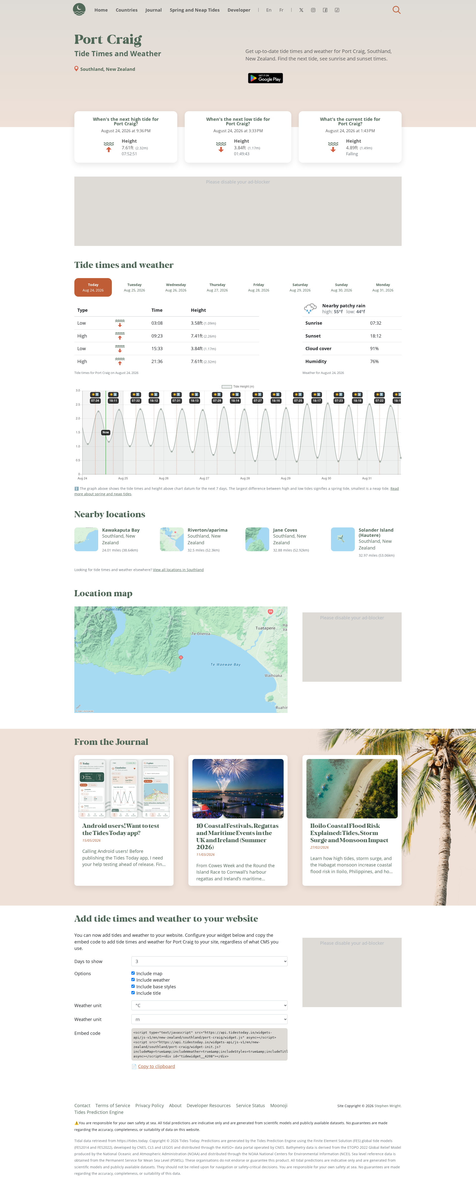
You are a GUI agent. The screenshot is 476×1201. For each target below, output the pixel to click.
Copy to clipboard (156, 1067)
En (268, 10)
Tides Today (79, 9)
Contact (82, 1105)
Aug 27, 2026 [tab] (217, 287)
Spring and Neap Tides (195, 10)
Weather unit (87, 1005)
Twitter (301, 10)
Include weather (153, 980)
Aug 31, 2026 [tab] (382, 287)
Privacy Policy (149, 1105)
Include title (148, 993)
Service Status (250, 1105)
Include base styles (156, 987)
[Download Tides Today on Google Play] (265, 78)
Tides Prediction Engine (98, 1112)
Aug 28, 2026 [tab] (258, 287)
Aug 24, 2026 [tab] (93, 287)
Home (101, 10)
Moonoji (279, 1105)
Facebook (325, 10)
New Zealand (120, 69)
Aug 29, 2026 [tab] (300, 287)
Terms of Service (112, 1105)
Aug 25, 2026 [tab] (134, 287)
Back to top (462, 1187)
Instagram (313, 10)
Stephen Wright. (388, 1105)
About (175, 1105)
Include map (149, 973)
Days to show (88, 961)
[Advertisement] (238, 211)
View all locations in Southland (178, 569)
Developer (239, 10)
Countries (127, 10)
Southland (91, 69)
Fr (281, 10)
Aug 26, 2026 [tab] (175, 287)
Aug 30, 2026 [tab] (341, 287)
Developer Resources (209, 1105)
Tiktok (337, 10)
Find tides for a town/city (396, 10)
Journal (154, 10)
